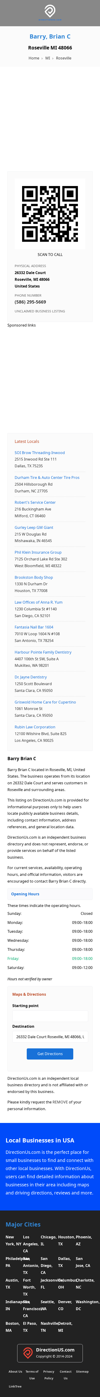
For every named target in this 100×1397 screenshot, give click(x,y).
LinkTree (15, 1386)
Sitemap (82, 1371)
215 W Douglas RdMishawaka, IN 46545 (34, 534)
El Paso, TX (30, 1327)
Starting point (25, 1005)
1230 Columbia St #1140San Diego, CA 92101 (39, 609)
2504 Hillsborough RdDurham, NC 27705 (47, 484)
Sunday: (14, 913)
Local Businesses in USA (40, 1140)
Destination (23, 1026)
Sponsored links (21, 325)
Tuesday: (15, 931)
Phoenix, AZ (84, 1240)
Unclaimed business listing (40, 311)
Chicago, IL (49, 1240)
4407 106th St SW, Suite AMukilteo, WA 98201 (43, 659)
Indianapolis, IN (14, 1305)
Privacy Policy (48, 1374)
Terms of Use (32, 1374)
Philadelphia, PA (14, 1262)
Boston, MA (13, 1327)
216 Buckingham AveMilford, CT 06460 (35, 509)
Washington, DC (84, 1305)
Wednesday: (18, 940)
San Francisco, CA (31, 1308)
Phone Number (28, 295)
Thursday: (16, 949)
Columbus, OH (66, 1284)
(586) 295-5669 (30, 302)
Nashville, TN (49, 1327)
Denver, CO (65, 1305)
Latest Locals (27, 441)
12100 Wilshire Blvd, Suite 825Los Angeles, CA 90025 (41, 733)
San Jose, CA (83, 1262)
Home (34, 58)
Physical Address (30, 266)
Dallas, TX (64, 1262)
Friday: (13, 958)
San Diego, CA (47, 1265)
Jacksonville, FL (49, 1284)
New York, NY (13, 1240)
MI (47, 58)
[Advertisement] (50, 117)
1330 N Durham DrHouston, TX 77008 (34, 584)
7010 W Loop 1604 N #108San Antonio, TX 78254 (37, 634)
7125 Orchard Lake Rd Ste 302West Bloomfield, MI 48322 (41, 559)
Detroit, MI (65, 1327)
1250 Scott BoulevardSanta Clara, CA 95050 (34, 683)
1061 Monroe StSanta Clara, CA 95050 (45, 709)
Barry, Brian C (50, 36)
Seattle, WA (48, 1305)
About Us (15, 1371)
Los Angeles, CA (31, 1243)
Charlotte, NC (84, 1284)
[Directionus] (50, 20)
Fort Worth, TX (29, 1287)
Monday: (15, 922)
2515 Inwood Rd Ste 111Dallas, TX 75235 (40, 459)
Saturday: (15, 967)
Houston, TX (66, 1240)
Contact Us (66, 1374)
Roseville (63, 58)
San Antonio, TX (31, 1265)
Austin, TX (12, 1284)
